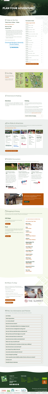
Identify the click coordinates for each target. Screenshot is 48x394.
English (6, 0)
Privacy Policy (23, 381)
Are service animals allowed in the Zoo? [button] (14, 352)
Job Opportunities (24, 380)
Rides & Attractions (17, 392)
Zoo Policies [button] (8, 315)
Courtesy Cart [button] (9, 359)
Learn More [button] (26, 201)
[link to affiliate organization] (3, 391)
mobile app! (7, 77)
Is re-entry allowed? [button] (10, 321)
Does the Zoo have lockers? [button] (11, 323)
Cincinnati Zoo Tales (36, 388)
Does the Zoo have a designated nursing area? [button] (15, 328)
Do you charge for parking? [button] (11, 354)
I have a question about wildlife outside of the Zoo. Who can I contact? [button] (20, 357)
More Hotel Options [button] (9, 302)
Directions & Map (9, 392)
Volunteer (28, 377)
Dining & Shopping (33, 392)
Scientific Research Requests (30, 382)
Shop (22, 377)
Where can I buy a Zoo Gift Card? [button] (12, 341)
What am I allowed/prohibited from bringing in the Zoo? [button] (17, 326)
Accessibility (36, 380)
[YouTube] (16, 384)
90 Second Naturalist (44, 388)
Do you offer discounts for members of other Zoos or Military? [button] (18, 344)
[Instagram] (15, 384)
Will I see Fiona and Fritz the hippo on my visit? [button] (15, 333)
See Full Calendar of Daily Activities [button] (31, 63)
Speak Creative (44, 391)
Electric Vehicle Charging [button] (30, 115)
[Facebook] (10, 384)
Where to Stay (45, 392)
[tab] (34, 116)
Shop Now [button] (7, 223)
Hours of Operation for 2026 (9, 24)
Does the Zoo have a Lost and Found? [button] (13, 346)
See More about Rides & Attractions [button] (11, 150)
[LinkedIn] (11, 384)
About (35, 377)
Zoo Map (2, 392)
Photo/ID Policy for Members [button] (12, 362)
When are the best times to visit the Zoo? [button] (14, 336)
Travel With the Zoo (30, 380)
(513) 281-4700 (11, 379)
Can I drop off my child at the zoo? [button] (13, 349)
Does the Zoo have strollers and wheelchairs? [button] (15, 339)
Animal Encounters (25, 392)
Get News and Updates (44, 382)
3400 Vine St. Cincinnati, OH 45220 (13, 378)
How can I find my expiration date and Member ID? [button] (16, 331)
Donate (44, 378)
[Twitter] (13, 384)
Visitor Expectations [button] (10, 318)
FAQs (39, 392)
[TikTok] (18, 384)
